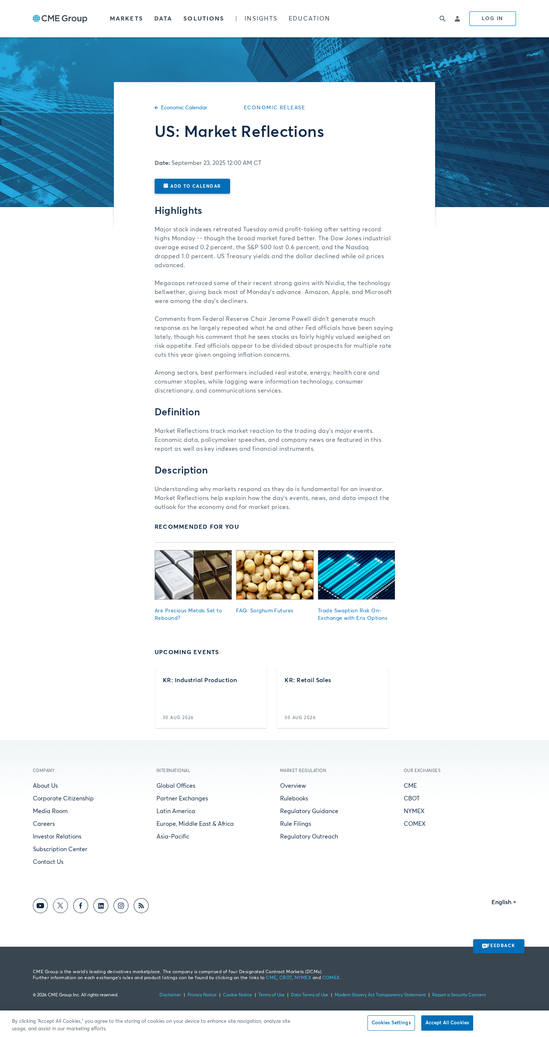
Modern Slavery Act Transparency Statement (380, 995)
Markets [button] (126, 19)
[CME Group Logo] (60, 19)
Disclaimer (170, 995)
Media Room (50, 811)
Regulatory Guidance (309, 811)
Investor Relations (57, 837)
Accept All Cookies (447, 1023)
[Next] (382, 698)
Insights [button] (261, 19)
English (501, 902)
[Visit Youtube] (40, 907)
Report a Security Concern (459, 995)
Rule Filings (295, 824)
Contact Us (48, 862)
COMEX (415, 824)
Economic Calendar (184, 107)
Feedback (501, 946)
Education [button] (309, 19)
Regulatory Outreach (309, 837)
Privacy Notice (202, 995)
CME (410, 786)
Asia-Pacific (172, 837)
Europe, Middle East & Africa (195, 824)
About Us (45, 786)
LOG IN (492, 18)
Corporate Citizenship (63, 799)
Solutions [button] (203, 19)
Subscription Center (60, 849)
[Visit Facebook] (80, 907)
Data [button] (163, 19)
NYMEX (414, 811)
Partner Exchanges (182, 799)
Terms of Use (271, 995)
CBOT (412, 799)
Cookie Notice (237, 995)
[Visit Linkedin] (100, 907)
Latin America (175, 811)
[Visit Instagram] (121, 907)
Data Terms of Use (309, 995)
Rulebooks (294, 799)
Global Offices (175, 786)
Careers (44, 824)
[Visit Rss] (141, 907)
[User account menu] (457, 18)
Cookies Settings (391, 1023)
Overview (293, 786)
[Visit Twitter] (60, 907)
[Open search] (442, 18)
